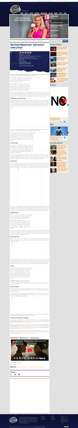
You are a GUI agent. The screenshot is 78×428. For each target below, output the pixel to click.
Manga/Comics (44, 13)
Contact (62, 422)
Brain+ (65, 13)
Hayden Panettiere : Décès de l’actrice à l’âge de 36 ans (62, 169)
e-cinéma (22, 19)
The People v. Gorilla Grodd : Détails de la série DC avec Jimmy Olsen (62, 159)
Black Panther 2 (20, 366)
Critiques (22, 15)
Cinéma (21, 13)
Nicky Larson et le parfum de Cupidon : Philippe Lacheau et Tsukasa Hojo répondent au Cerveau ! (55, 139)
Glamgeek (61, 17)
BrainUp (56, 13)
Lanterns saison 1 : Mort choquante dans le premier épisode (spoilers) (62, 147)
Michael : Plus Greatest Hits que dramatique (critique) (62, 48)
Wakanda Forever (40, 366)
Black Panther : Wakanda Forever (29, 366)
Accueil (11, 40)
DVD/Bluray (36, 13)
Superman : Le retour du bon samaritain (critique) (62, 58)
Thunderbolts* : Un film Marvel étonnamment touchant (62, 63)
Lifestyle (61, 13)
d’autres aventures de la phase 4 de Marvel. (28, 333)
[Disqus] (29, 395)
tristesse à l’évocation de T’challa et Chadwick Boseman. (21, 322)
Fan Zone (65, 15)
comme (25, 328)
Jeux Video (50, 13)
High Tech (61, 19)
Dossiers (22, 17)
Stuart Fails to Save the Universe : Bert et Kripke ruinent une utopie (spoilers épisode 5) (62, 153)
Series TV (26, 13)
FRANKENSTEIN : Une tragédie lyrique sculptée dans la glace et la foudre (62, 54)
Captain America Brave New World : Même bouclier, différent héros (62, 70)
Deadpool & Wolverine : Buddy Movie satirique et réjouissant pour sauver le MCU (62, 80)
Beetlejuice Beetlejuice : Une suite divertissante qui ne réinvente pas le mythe (62, 75)
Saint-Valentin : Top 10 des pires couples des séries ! (55, 118)
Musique (31, 13)
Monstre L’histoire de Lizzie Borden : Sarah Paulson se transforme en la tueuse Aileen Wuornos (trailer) (62, 165)
